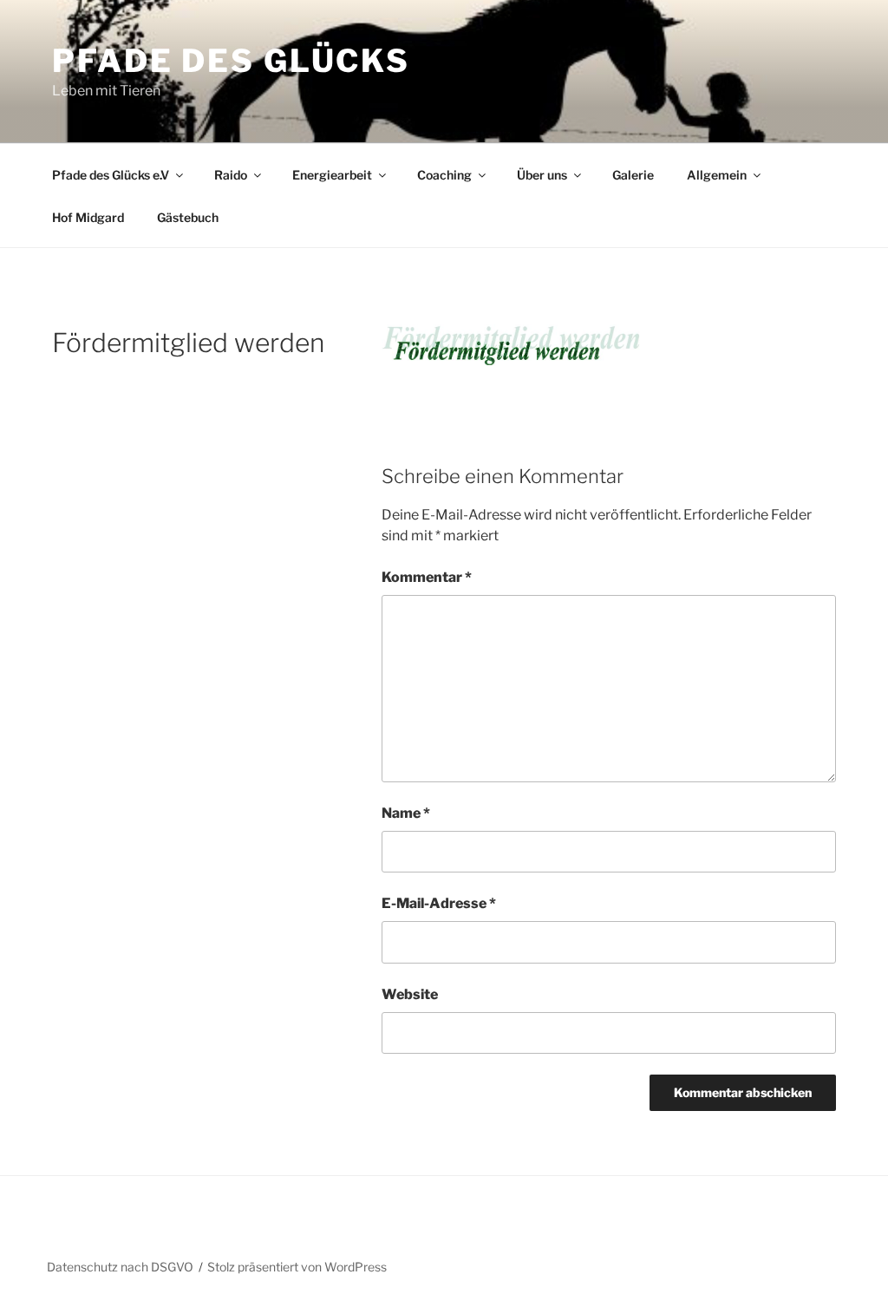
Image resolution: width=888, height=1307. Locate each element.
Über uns (542, 174)
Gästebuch (188, 217)
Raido (230, 174)
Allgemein (717, 174)
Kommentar (427, 577)
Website (410, 994)
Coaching (444, 174)
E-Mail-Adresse (439, 903)
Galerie (633, 174)
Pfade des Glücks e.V (110, 174)
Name (406, 813)
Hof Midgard (88, 217)
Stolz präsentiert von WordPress (297, 1266)
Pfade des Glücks (231, 61)
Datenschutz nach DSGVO (120, 1266)
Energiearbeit (332, 174)
